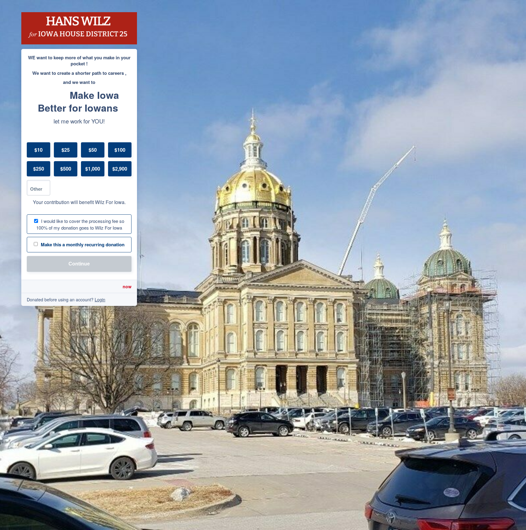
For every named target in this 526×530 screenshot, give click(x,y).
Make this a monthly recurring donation (82, 244)
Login (100, 299)
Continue (79, 263)
